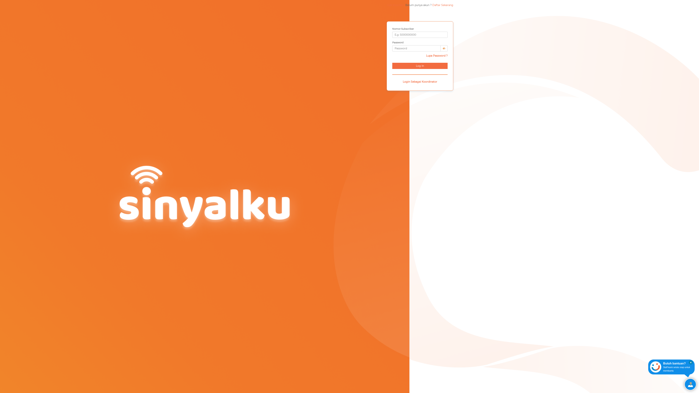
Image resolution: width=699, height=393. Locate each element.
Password (398, 42)
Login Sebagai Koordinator (420, 81)
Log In (420, 66)
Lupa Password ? (437, 55)
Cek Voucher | (396, 5)
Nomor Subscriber (403, 28)
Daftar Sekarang (442, 5)
